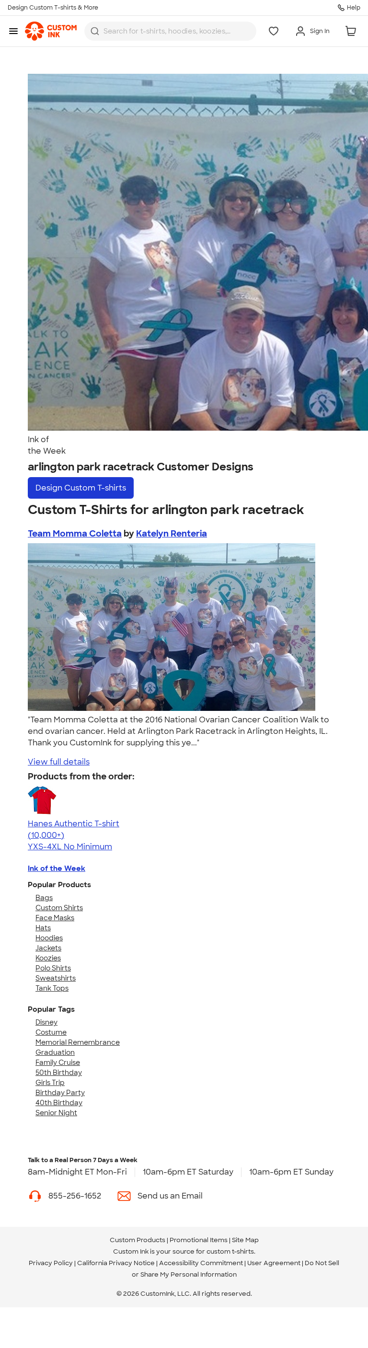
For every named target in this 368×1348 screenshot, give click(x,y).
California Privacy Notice (116, 1263)
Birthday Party (60, 1092)
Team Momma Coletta (75, 533)
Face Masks (54, 918)
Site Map (245, 1240)
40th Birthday (58, 1102)
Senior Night (56, 1112)
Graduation (55, 1052)
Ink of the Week (56, 868)
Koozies (48, 958)
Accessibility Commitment (201, 1263)
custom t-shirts (230, 1251)
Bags (44, 897)
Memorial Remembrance (77, 1042)
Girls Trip (50, 1082)
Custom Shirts (59, 907)
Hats (43, 928)
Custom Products (137, 1240)
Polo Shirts (53, 968)
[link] (51, 31)
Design (80, 488)
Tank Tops (52, 988)
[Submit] (95, 31)
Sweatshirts (55, 978)
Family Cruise (57, 1062)
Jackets (48, 948)
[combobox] (170, 31)
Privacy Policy (51, 1263)
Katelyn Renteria (171, 533)
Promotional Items (199, 1240)
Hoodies (49, 938)
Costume (51, 1032)
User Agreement (273, 1263)
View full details (59, 762)
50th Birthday (58, 1072)
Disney (46, 1022)
